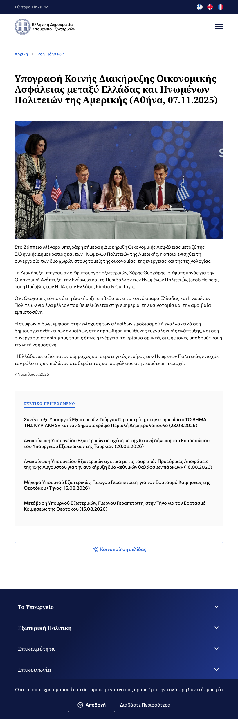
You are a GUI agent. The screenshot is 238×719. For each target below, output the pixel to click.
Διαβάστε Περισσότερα (145, 704)
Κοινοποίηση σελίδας (123, 549)
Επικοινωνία (34, 669)
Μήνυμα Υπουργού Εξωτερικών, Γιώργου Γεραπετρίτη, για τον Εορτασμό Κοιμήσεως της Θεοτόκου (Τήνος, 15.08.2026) (117, 485)
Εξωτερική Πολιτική (45, 627)
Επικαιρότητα (36, 648)
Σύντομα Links (28, 6)
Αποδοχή (96, 704)
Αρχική (21, 53)
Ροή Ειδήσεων (50, 53)
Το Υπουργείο (36, 606)
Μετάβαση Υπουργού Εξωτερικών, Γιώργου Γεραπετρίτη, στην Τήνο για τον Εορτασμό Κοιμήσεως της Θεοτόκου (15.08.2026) (115, 505)
